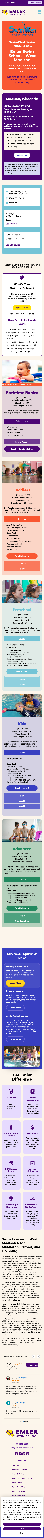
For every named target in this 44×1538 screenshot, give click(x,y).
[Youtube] (20, 1453)
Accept (22, 1524)
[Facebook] (16, 1453)
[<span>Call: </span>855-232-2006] (2, 2)
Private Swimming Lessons (22, 1478)
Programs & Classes (19, 1469)
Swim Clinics (17, 1482)
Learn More (15, 982)
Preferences (22, 1533)
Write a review (34, 1366)
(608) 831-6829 (16, 198)
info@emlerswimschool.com (22, 1448)
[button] (39, 12)
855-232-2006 (9, 3)
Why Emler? (16, 1465)
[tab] (22, 421)
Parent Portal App (18, 1487)
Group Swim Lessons (19, 1474)
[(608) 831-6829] (7, 198)
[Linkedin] (27, 1453)
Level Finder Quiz (18, 1495)
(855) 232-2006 (22, 1444)
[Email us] (7, 203)
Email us (13, 203)
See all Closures (13, 245)
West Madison (36, 2)
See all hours (11, 224)
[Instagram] (23, 1453)
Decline (22, 1528)
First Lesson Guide (19, 1491)
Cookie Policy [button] (11, 1517)
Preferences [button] (20, 1519)
